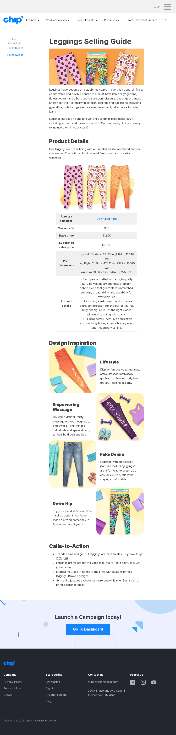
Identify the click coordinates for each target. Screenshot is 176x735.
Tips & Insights (85, 20)
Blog (49, 701)
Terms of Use (12, 688)
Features (31, 20)
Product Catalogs (56, 20)
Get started (53, 682)
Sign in (50, 688)
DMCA (7, 694)
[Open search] (167, 20)
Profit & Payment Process (142, 20)
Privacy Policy (12, 682)
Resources (110, 20)
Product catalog (56, 694)
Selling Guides (15, 47)
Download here (107, 218)
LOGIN (157, 7)
